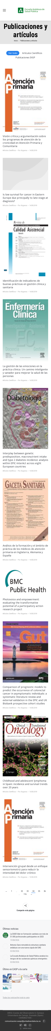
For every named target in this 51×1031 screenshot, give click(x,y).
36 (45, 891)
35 (39, 891)
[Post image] (5, 935)
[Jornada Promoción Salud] (16, 978)
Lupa (29, 100)
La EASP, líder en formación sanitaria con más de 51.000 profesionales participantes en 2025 (29, 935)
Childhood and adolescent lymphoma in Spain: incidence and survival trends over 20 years (25, 784)
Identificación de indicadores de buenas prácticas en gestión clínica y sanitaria (24, 284)
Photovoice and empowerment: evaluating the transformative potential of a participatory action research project (23, 604)
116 (25, 894)
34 (33, 891)
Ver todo (12, 53)
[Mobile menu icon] (4, 10)
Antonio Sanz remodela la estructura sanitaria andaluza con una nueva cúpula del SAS (28, 946)
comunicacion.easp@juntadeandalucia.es (23, 1021)
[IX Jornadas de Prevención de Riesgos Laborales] (7, 987)
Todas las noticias (10, 997)
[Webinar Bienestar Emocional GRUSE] (34, 978)
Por (22, 150)
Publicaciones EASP (25, 57)
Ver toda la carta (23, 997)
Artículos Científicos (32, 53)
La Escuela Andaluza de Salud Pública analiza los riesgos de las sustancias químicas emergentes (29, 957)
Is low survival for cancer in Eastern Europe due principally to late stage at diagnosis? (25, 198)
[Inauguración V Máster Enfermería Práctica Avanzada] (43, 978)
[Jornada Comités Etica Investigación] (7, 978)
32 (22, 891)
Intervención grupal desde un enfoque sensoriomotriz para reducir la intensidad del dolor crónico (25, 869)
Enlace (22, 100)
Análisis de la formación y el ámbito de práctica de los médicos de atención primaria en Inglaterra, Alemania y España (25, 550)
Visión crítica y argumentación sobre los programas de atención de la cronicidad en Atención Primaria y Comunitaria (24, 141)
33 (28, 891)
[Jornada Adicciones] (25, 978)
